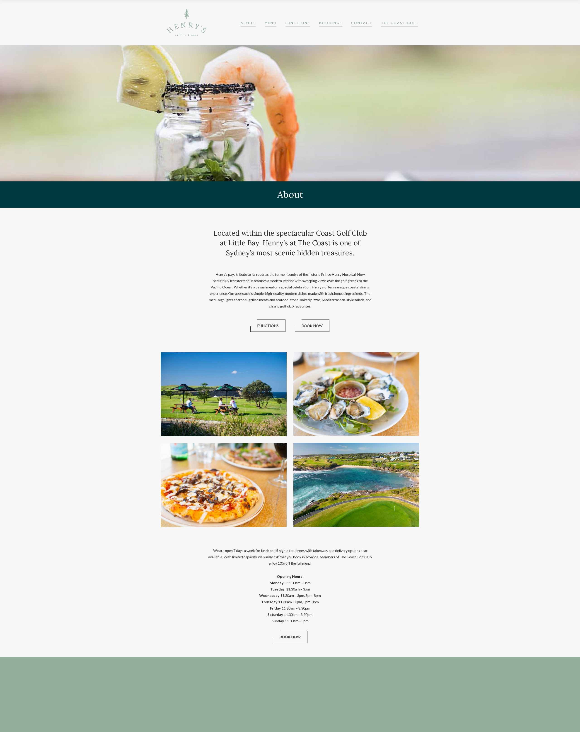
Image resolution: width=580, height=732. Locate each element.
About (248, 23)
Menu (270, 23)
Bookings (330, 23)
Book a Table (238, 673)
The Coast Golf (399, 23)
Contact (361, 23)
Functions (297, 23)
